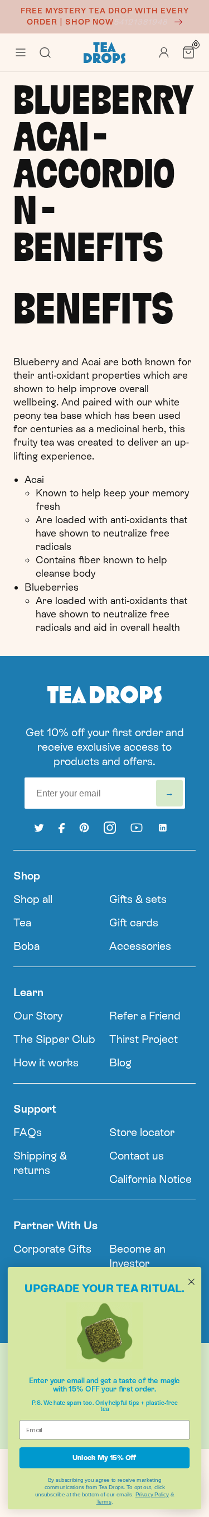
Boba (26, 946)
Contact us (136, 1155)
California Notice (150, 1179)
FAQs (27, 1132)
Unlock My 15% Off (104, 1457)
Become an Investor (137, 1256)
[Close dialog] (191, 1281)
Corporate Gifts (52, 1249)
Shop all (32, 899)
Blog (120, 1062)
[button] (20, 52)
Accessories (140, 946)
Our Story (37, 1015)
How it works (46, 1062)
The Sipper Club (54, 1039)
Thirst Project (143, 1039)
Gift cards (133, 922)
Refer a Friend (145, 1015)
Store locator (141, 1132)
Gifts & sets (138, 899)
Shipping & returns (40, 1162)
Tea (22, 922)
